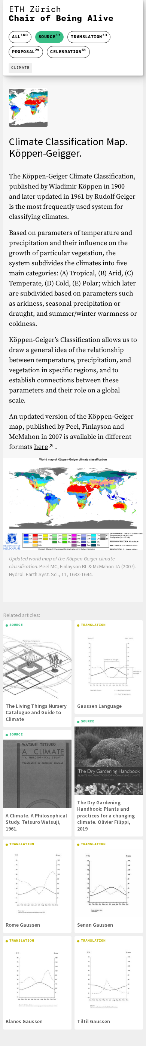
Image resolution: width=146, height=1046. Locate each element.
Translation (89, 36)
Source (50, 36)
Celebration (68, 51)
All (20, 37)
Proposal (26, 51)
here (41, 447)
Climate (20, 68)
